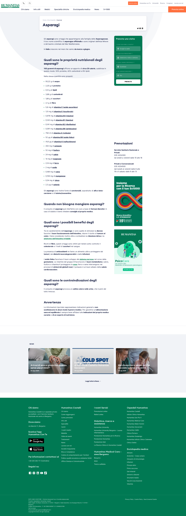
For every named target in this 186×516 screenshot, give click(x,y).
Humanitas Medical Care (135, 421)
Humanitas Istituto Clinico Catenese (139, 439)
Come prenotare (67, 417)
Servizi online (133, 3)
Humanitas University (101, 427)
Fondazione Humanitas (102, 439)
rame (58, 172)
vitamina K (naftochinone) (65, 142)
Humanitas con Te (145, 3)
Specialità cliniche (61, 9)
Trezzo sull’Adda (99, 464)
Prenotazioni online (100, 411)
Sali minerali (131, 471)
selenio (56, 185)
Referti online (98, 414)
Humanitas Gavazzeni (134, 427)
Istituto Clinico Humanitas (136, 414)
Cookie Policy (138, 499)
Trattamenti (65, 439)
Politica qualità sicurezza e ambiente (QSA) (76, 458)
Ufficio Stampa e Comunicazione (72, 461)
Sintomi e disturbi (133, 474)
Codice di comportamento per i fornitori (75, 455)
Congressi (170, 3)
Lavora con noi (178, 3)
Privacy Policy (129, 499)
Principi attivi (131, 465)
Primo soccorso (132, 468)
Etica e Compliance (68, 452)
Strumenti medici (133, 478)
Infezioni (130, 462)
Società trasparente (68, 449)
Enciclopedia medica (81, 9)
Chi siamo (25, 9)
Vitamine (130, 484)
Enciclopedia (51, 20)
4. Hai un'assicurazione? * (124, 71)
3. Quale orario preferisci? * (125, 62)
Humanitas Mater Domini (135, 424)
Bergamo (97, 458)
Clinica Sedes (131, 442)
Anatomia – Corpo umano (136, 456)
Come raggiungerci (68, 414)
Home (44, 20)
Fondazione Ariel (100, 442)
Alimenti (129, 453)
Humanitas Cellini (133, 430)
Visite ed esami (66, 436)
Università (155, 3)
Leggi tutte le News (92, 381)
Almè (96, 461)
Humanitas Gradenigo (134, 436)
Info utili (37, 9)
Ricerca (162, 3)
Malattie (64, 433)
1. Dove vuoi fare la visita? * (125, 44)
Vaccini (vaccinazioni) (134, 481)
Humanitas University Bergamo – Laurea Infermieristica (108, 431)
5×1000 (106, 9)
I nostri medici (66, 430)
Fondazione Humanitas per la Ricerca (107, 436)
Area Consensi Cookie (150, 499)
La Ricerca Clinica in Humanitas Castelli (108, 445)
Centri (63, 427)
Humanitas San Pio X (134, 417)
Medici (47, 9)
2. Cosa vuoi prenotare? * (124, 53)
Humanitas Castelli (133, 411)
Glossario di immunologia (135, 459)
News (97, 9)
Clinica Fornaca (132, 433)
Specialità (64, 424)
